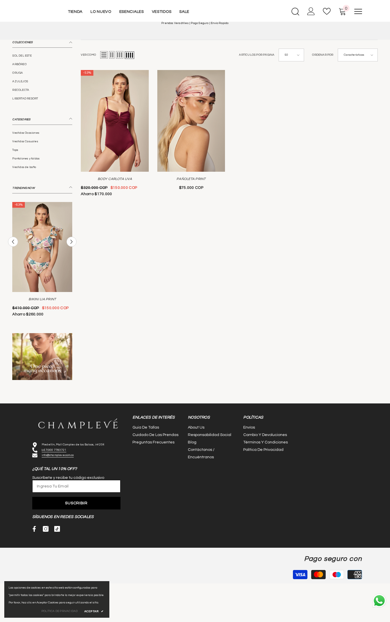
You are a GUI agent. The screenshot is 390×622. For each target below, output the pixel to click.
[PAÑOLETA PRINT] (191, 121)
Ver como (88, 55)
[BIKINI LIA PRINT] (42, 247)
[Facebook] (34, 529)
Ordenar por (322, 55)
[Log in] (311, 11)
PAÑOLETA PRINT (191, 179)
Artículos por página (256, 55)
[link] (42, 356)
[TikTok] (57, 529)
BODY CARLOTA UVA (115, 179)
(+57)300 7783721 (54, 450)
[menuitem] (42, 55)
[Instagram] (45, 529)
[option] (42, 261)
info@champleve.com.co (58, 455)
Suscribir (76, 503)
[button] (13, 242)
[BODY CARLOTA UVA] (114, 121)
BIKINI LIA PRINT (42, 299)
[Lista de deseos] (327, 11)
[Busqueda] (295, 11)
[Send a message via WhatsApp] (379, 601)
